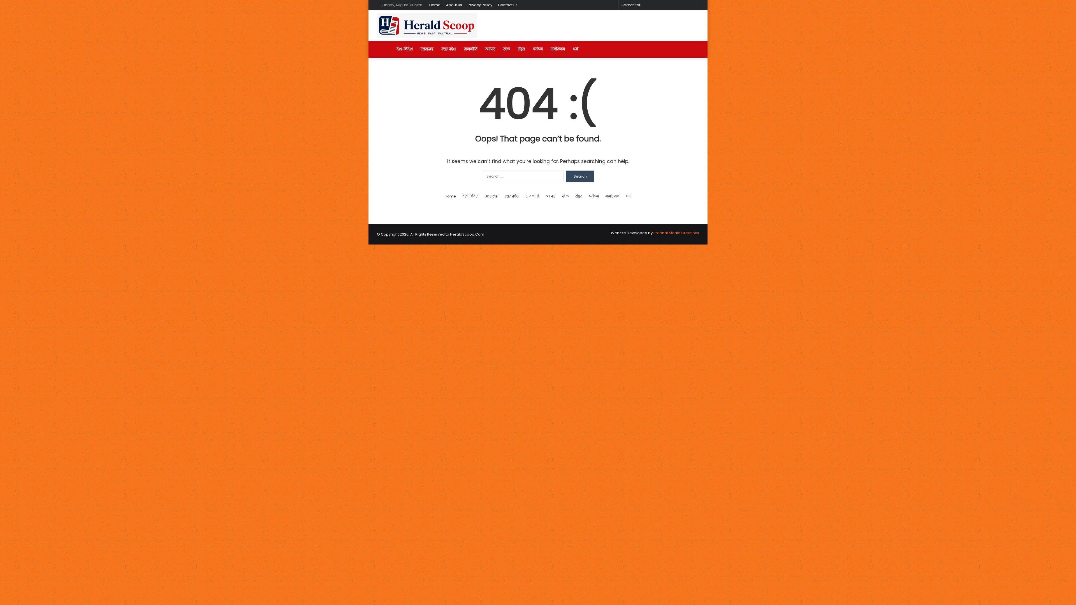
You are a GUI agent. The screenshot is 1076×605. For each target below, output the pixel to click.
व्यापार (490, 49)
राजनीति (470, 49)
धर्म (575, 49)
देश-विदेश (404, 49)
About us (454, 5)
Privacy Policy (480, 5)
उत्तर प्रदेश (448, 49)
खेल (506, 49)
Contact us (508, 5)
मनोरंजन (558, 49)
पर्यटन (538, 49)
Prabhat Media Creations (676, 233)
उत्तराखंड (427, 49)
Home (434, 5)
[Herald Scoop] (427, 25)
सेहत (521, 49)
